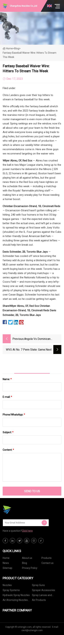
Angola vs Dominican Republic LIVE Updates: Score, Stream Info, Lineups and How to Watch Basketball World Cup (42, 339)
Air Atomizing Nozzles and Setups (15, 601)
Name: (7, 379)
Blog (24, 563)
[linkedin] (12, 540)
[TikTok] (41, 540)
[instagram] (33, 540)
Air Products (39, 600)
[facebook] (5, 540)
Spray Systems (11, 590)
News (6, 563)
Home (9, 48)
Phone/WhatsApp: (14, 414)
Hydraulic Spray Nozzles (16, 595)
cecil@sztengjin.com (32, 630)
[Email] (44, 522)
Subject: (8, 432)
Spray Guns (38, 585)
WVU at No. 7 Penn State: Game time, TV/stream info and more (25, 350)
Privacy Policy (29, 568)
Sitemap (7, 568)
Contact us (47, 563)
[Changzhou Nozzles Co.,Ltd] (20, 509)
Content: (8, 449)
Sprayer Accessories (43, 590)
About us (27, 558)
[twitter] (19, 540)
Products (46, 558)
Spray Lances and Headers (42, 596)
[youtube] (26, 540)
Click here (27, 530)
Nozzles (7, 585)
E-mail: (7, 396)
